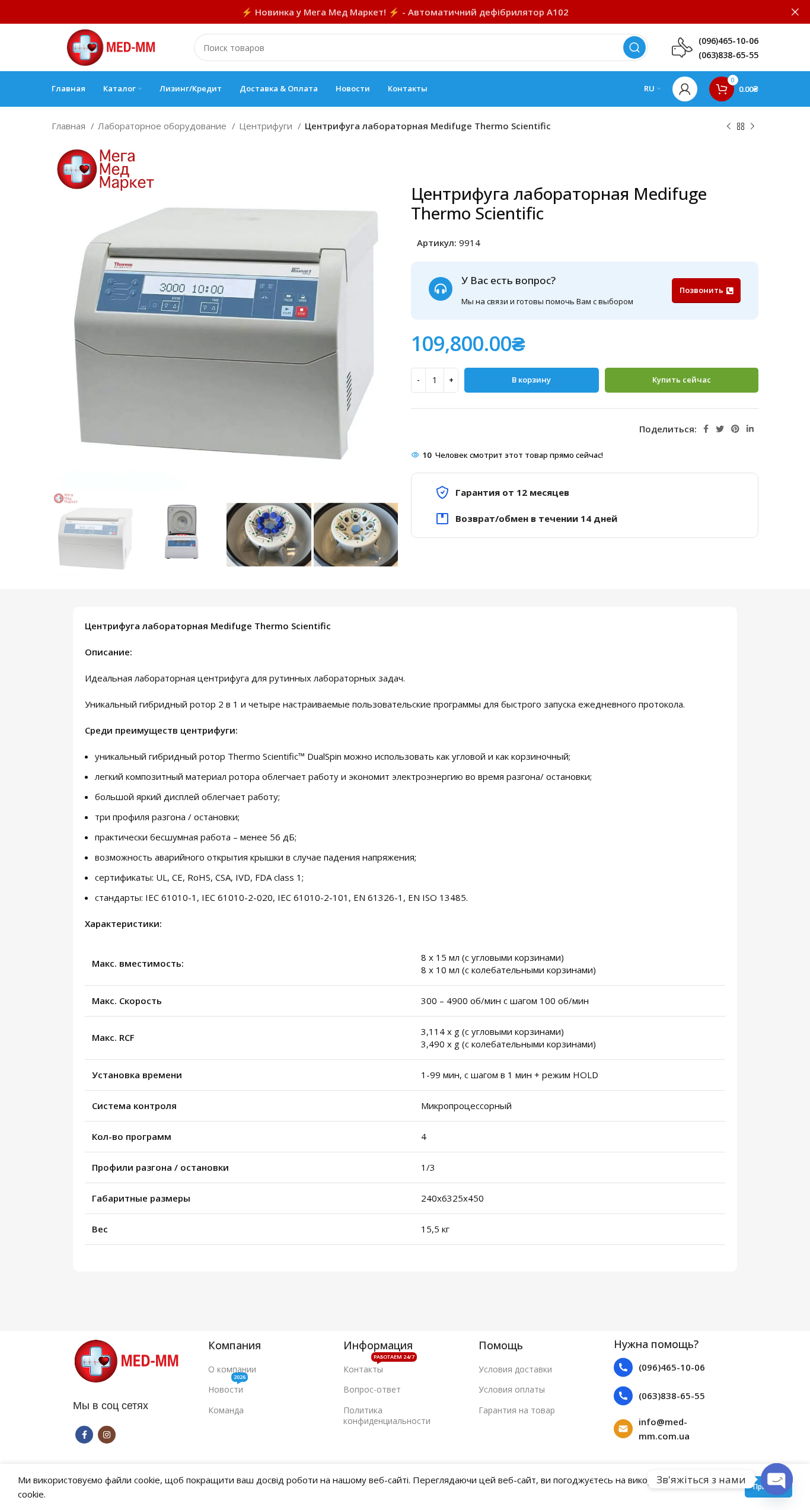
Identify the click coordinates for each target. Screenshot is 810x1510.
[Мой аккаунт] (685, 89)
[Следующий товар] (752, 127)
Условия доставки (515, 1369)
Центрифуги (267, 126)
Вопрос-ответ (372, 1389)
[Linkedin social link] (750, 429)
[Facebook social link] (706, 429)
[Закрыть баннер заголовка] (795, 12)
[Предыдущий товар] (729, 127)
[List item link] (675, 1367)
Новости (226, 1387)
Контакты (378, 1367)
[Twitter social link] (720, 429)
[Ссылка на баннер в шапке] (387, 12)
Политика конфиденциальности (386, 1415)
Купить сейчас (681, 379)
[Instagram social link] (107, 1435)
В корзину (531, 379)
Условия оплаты (512, 1389)
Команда (226, 1410)
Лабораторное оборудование (163, 126)
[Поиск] (634, 47)
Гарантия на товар (517, 1410)
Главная (70, 126)
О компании (232, 1369)
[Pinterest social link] (735, 429)
